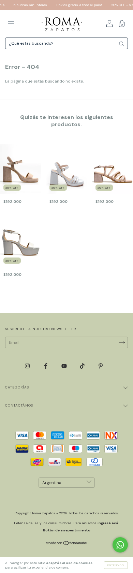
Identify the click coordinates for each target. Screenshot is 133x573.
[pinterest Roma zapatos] (100, 366)
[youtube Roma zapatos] (64, 366)
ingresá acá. (108, 523)
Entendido (115, 565)
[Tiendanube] (66, 544)
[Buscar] (121, 43)
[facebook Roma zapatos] (46, 366)
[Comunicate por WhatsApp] (120, 545)
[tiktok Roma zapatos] (82, 366)
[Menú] (11, 25)
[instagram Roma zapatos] (27, 366)
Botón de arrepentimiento (66, 530)
